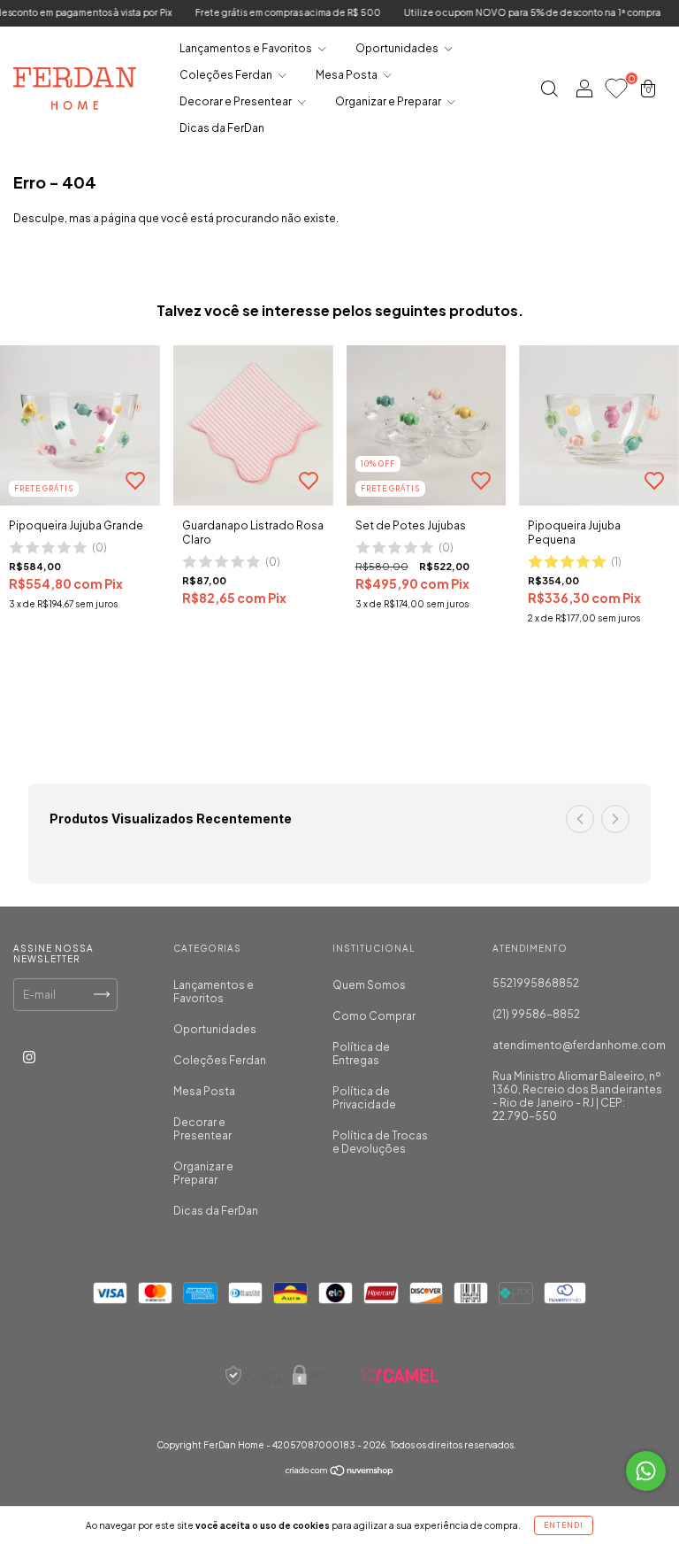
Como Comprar (374, 1016)
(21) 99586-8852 (536, 1014)
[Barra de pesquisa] (549, 90)
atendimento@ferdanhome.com (579, 1045)
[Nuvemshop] (340, 1472)
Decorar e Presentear (236, 101)
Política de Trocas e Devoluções (380, 1142)
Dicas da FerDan (221, 128)
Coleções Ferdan (226, 74)
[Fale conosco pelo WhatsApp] (646, 1471)
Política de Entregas (361, 1053)
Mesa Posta (347, 74)
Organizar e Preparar (389, 101)
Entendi (564, 1525)
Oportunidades (397, 48)
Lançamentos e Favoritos (246, 48)
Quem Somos (369, 985)
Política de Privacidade (364, 1098)
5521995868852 (535, 983)
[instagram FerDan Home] (29, 1056)
